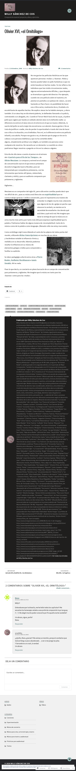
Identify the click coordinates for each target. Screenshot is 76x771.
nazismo (45, 308)
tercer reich (40, 311)
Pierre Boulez (10, 311)
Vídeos (44, 705)
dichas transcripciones (28, 235)
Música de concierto (13, 727)
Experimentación (13, 722)
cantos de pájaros (12, 305)
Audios (9, 705)
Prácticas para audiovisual (15, 741)
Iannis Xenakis (11, 308)
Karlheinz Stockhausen (20, 260)
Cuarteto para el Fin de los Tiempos (23, 157)
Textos (7, 26)
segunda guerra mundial (26, 311)
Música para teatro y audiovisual (17, 737)
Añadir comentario (62, 588)
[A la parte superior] (69, 759)
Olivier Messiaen (55, 308)
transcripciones (53, 311)
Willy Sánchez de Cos (20, 14)
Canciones (10, 718)
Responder (19, 624)
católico (23, 305)
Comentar (64, 687)
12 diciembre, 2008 (15, 68)
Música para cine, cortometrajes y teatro (20, 732)
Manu (17, 598)
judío (20, 308)
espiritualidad (51, 194)
